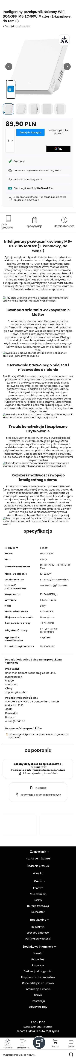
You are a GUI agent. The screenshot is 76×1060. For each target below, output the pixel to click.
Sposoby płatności (38, 932)
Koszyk (38, 900)
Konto (38, 881)
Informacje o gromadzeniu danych (40, 794)
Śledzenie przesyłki (38, 866)
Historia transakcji (38, 906)
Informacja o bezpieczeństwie (40, 773)
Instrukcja (40, 788)
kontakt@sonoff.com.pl (38, 1026)
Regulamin (38, 926)
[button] (8, 66)
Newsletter (38, 912)
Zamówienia (38, 851)
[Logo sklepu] (39, 1042)
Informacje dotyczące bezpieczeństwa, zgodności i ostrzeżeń (39, 736)
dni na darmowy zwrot (28, 179)
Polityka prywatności (38, 938)
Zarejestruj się (38, 894)
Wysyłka (38, 873)
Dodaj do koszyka (30, 132)
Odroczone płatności (26, 197)
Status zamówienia (38, 858)
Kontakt (38, 888)
